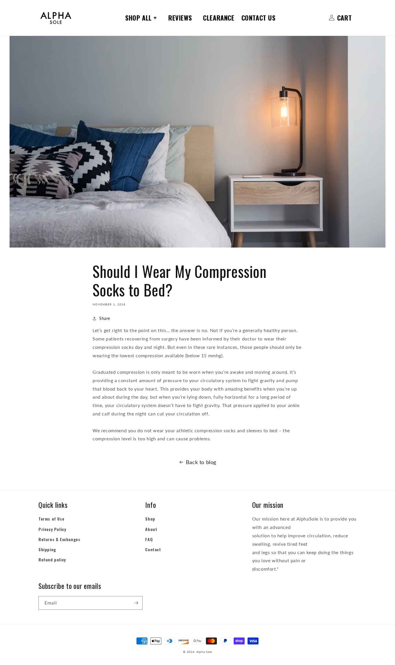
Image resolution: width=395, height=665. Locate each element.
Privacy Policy (52, 529)
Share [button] (104, 318)
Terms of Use (51, 519)
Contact (153, 549)
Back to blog (201, 462)
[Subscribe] (136, 603)
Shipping (47, 549)
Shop (150, 519)
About (151, 529)
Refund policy (52, 559)
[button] (143, 17)
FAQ (149, 539)
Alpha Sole (204, 651)
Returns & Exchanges (59, 539)
